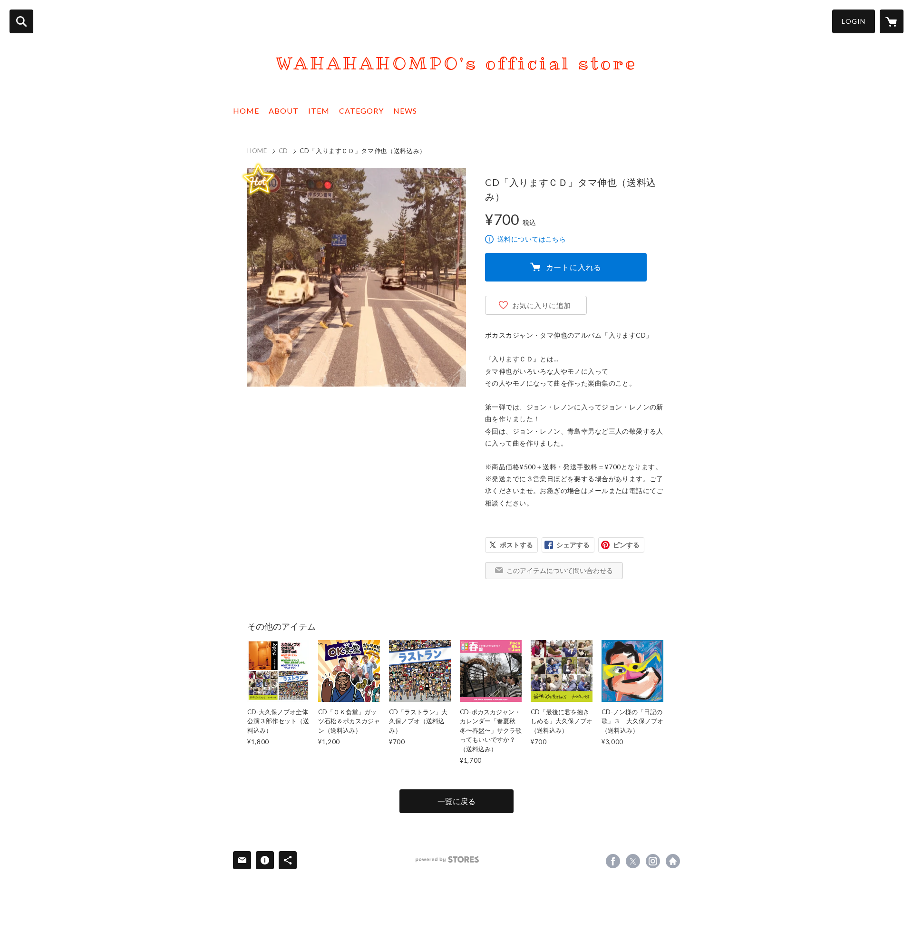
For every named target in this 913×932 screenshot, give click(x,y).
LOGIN (853, 21)
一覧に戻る (456, 801)
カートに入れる (574, 267)
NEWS (405, 110)
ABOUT (284, 110)
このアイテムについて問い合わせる (559, 570)
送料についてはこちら (531, 239)
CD (283, 151)
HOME (246, 110)
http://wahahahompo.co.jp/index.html (673, 861)
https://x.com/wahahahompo (633, 861)
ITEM (319, 110)
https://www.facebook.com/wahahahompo (613, 861)
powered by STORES (447, 859)
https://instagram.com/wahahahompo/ (653, 861)
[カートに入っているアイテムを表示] (891, 21)
